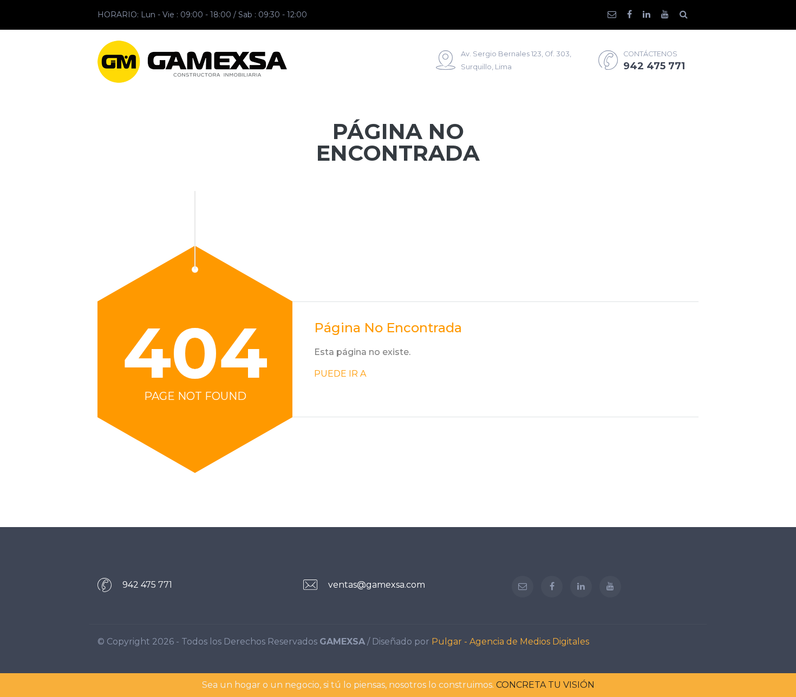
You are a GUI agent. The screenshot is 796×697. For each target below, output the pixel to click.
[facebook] (635, 14)
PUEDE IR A (340, 374)
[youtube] (670, 14)
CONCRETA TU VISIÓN (545, 685)
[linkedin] (652, 14)
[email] (617, 14)
